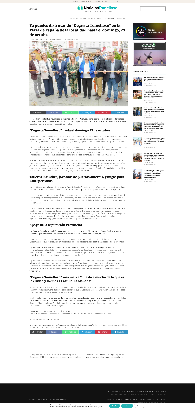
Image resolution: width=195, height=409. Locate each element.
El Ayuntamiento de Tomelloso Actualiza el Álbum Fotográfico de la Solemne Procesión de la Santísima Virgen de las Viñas (154, 125)
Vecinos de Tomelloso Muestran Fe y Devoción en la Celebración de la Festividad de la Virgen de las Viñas (154, 110)
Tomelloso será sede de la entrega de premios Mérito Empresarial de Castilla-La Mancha (105, 355)
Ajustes (139, 406)
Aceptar (114, 406)
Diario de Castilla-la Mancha (67, 327)
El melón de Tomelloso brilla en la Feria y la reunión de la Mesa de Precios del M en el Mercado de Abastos (154, 140)
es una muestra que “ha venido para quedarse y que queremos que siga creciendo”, (79, 147)
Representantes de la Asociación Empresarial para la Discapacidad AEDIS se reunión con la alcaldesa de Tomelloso (55, 355)
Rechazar (127, 406)
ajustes (100, 407)
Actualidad (56, 39)
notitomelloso (44, 39)
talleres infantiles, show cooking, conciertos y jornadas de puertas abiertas (84, 195)
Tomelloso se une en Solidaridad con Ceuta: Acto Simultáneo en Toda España (154, 79)
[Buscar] (163, 8)
